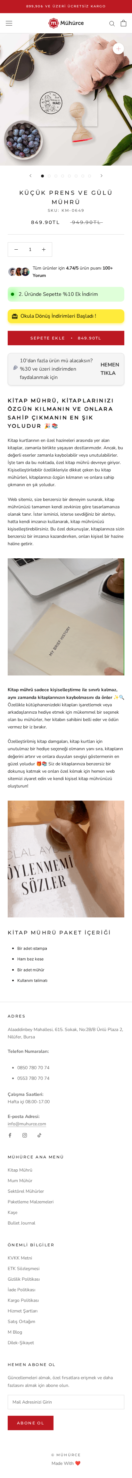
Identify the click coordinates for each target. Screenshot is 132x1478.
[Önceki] (30, 175)
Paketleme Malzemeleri (31, 1202)
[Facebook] (10, 1135)
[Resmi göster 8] (89, 176)
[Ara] (112, 23)
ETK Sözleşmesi (23, 1269)
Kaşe (12, 1212)
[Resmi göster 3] (55, 176)
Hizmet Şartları (22, 1311)
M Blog (15, 1332)
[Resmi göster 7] (82, 176)
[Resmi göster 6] (76, 176)
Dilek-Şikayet (21, 1343)
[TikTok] (39, 1135)
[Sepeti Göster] (123, 23)
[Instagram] (24, 1135)
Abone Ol (30, 1423)
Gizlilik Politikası (24, 1279)
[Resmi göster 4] (62, 176)
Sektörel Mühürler (26, 1191)
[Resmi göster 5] (69, 176)
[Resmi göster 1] (42, 176)
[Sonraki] (102, 175)
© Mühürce (66, 1455)
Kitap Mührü (20, 1170)
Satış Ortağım (21, 1322)
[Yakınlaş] (118, 48)
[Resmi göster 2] (49, 176)
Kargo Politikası (23, 1300)
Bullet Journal (21, 1223)
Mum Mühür (20, 1181)
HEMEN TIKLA (110, 369)
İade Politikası (21, 1290)
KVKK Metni (20, 1258)
